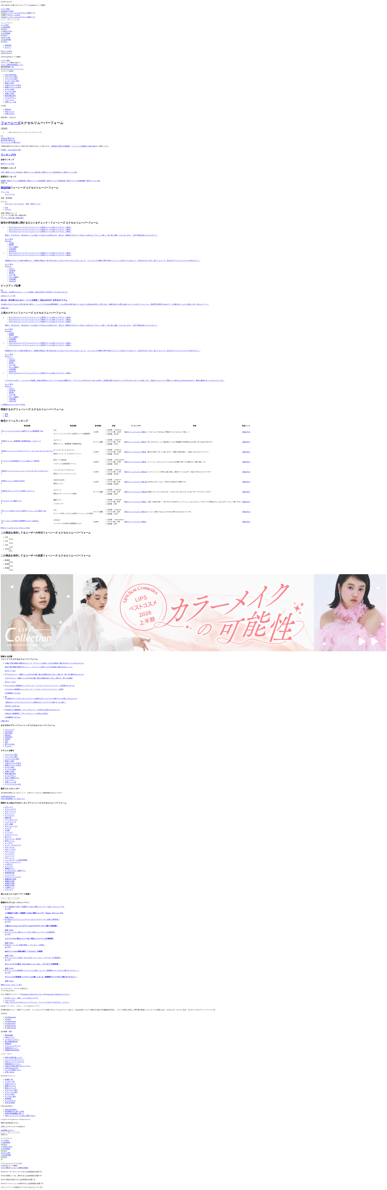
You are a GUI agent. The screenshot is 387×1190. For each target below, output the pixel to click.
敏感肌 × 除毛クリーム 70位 (90, 181)
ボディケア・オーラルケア (14, 204)
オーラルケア (10, 815)
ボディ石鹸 (9, 824)
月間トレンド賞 (10, 102)
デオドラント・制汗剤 (13, 839)
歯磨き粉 (8, 818)
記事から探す (10, 93)
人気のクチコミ (10, 1084)
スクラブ (8, 828)
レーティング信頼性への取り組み (84, 146)
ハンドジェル (10, 875)
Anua (6, 740)
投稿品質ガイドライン (13, 1064)
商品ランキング (10, 1088)
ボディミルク (10, 851)
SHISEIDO (8, 737)
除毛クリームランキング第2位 (135, 432)
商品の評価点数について (14, 1057)
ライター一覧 (10, 1081)
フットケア (9, 832)
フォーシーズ (11, 123)
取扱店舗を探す (10, 96)
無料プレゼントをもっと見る (11, 985)
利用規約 (8, 1044)
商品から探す (10, 83)
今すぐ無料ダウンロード (10, 1168)
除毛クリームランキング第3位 (135, 452)
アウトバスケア (10, 809)
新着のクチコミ (10, 1086)
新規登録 (8, 45)
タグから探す (10, 89)
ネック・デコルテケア (13, 845)
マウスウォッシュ (11, 834)
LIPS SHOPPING (11, 75)
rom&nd (7, 739)
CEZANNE (9, 731)
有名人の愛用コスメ (12, 778)
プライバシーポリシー (13, 1046)
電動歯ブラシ (10, 868)
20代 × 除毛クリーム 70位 (28, 172)
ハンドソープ (10, 856)
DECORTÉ (8, 733)
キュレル (8, 746)
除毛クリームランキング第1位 (135, 442)
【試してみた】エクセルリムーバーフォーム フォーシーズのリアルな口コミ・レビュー (37, 1002)
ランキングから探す (12, 81)
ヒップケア (9, 843)
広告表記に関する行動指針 (60, 146)
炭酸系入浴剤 (10, 881)
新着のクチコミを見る (13, 87)
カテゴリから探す (11, 76)
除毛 (6, 416)
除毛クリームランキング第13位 (135, 482)
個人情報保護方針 (11, 1041)
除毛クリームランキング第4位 (135, 502)
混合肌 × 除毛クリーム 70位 (70, 181)
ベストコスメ (10, 100)
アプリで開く (5, 9)
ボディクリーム (10, 811)
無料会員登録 (23, 1168)
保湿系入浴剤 (10, 885)
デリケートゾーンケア (13, 877)
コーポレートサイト (12, 1039)
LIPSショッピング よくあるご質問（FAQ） (20, 1116)
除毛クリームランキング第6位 (135, 462)
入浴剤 (7, 830)
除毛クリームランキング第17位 (135, 512)
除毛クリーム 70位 (7, 164)
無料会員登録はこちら (15, 65)
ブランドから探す (11, 79)
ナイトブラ (9, 866)
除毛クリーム (36, 204)
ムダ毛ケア (9, 864)
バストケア (9, 890)
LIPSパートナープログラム (14, 1062)
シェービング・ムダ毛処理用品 (16, 860)
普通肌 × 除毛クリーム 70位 (11, 181)
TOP (6, 207)
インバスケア (10, 854)
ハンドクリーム (10, 822)
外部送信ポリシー (11, 1048)
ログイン (8, 47)
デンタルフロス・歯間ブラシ (15, 870)
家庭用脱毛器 (10, 873)
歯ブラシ (8, 837)
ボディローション (11, 826)
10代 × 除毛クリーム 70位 (10, 172)
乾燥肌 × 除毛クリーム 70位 (50, 181)
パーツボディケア (11, 820)
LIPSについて (10, 111)
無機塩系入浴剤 (10, 879)
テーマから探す (10, 91)
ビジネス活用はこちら (13, 1070)
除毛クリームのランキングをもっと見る (15, 528)
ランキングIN (8, 154)
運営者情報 (9, 1035)
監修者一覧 (9, 1079)
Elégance (8, 735)
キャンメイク (10, 729)
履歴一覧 (10, 67)
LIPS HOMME (10, 1103)
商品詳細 (4, 128)
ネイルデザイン (10, 98)
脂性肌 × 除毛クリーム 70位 (31, 181)
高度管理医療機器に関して (14, 1113)
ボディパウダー (10, 849)
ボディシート (10, 858)
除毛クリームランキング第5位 (135, 522)
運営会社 (8, 109)
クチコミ (8, 209)
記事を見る (5, 721)
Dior (6, 742)
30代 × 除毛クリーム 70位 (46, 172)
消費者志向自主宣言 (12, 1050)
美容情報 (8, 1098)
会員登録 (4, 1130)
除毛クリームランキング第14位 (135, 472)
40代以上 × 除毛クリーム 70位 (66, 172)
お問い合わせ (10, 114)
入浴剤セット (10, 887)
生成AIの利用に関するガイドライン (18, 1066)
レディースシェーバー (13, 862)
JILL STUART (10, 744)
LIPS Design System (11, 1068)
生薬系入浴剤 (10, 883)
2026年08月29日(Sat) (8, 796)
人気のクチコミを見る (13, 85)
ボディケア (9, 807)
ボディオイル (10, 847)
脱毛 (27, 204)
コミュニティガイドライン (14, 1060)
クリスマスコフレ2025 (13, 784)
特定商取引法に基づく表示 (14, 1111)
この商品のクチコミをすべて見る (13, 404)
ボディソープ (10, 813)
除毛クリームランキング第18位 (135, 492)
